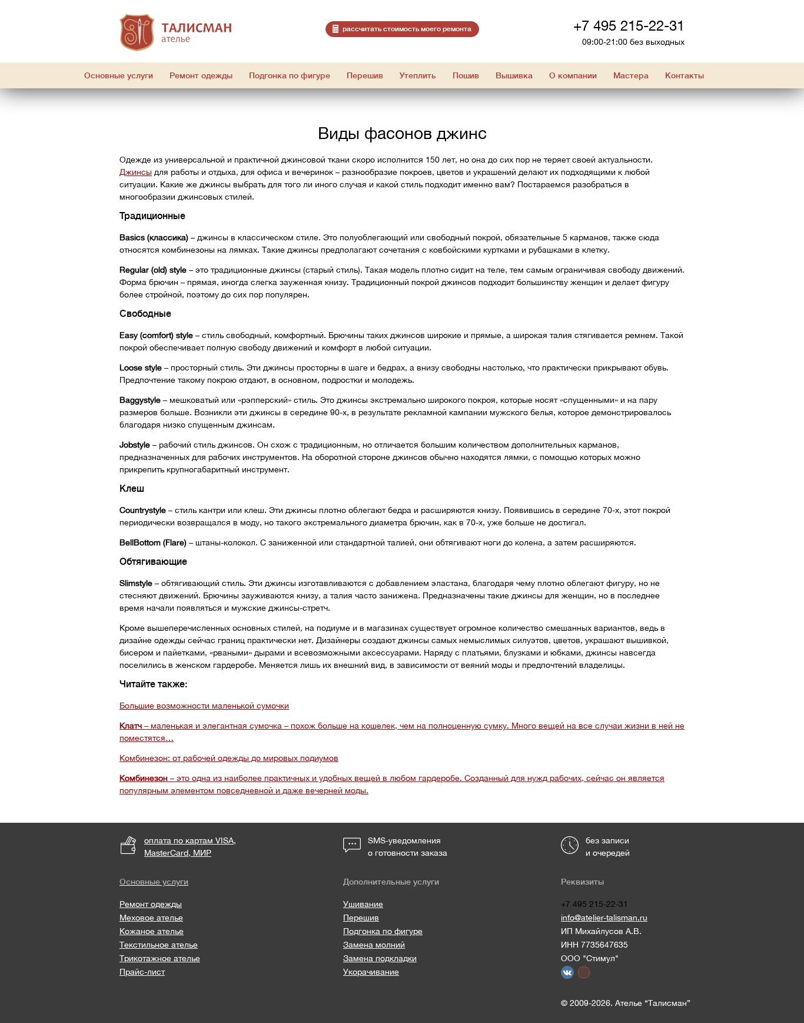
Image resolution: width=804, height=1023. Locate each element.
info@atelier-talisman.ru (604, 917)
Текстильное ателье (158, 944)
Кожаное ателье (151, 931)
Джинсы (135, 172)
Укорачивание (371, 971)
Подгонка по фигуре (383, 931)
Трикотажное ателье (159, 958)
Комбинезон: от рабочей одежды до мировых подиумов (228, 758)
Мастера (631, 75)
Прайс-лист (142, 971)
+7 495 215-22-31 (629, 25)
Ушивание (363, 904)
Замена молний (374, 944)
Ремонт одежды (150, 904)
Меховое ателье (151, 917)
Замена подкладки (380, 958)
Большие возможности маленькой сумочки (204, 705)
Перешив (361, 917)
